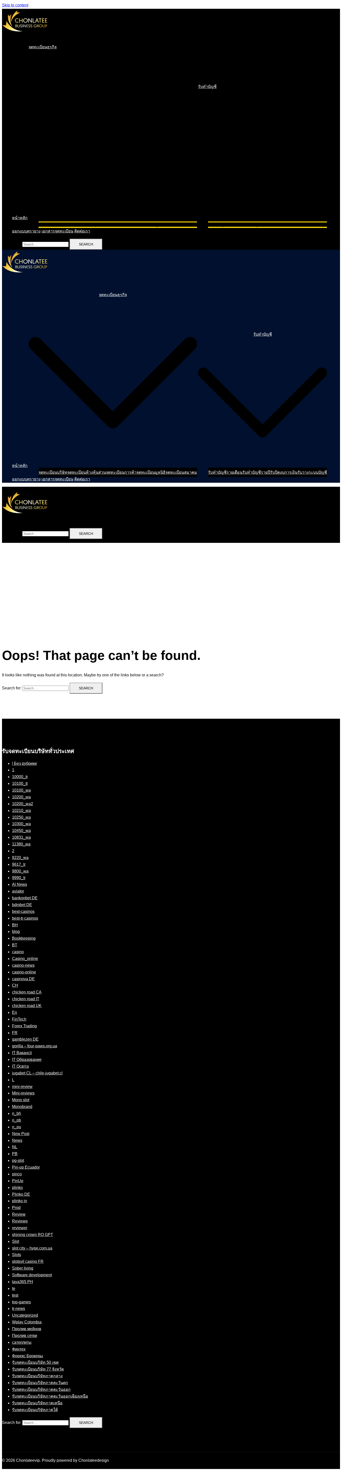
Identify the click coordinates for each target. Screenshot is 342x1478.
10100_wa (21, 790)
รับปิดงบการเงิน (283, 224)
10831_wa (21, 837)
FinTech (19, 1019)
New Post (20, 1134)
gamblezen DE (25, 1039)
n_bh (16, 1113)
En (14, 1012)
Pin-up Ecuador (26, 1167)
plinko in (19, 1201)
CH (15, 985)
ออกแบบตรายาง (26, 231)
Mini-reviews (23, 1093)
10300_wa (21, 824)
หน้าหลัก (20, 218)
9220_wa (20, 857)
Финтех (19, 1349)
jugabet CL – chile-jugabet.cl (37, 1073)
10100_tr (20, 783)
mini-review (22, 1086)
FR (15, 1033)
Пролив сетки (24, 1335)
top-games (21, 1302)
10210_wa (21, 810)
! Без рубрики (24, 763)
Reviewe (20, 1221)
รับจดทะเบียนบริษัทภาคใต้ (35, 1410)
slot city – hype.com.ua (32, 1248)
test (15, 1295)
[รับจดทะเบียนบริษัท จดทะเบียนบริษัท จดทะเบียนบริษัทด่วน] (25, 36)
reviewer (19, 1228)
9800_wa (20, 871)
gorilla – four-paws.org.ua (34, 1046)
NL (14, 1147)
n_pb (16, 1120)
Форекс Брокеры (27, 1356)
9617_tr (19, 864)
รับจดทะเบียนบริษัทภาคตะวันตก (40, 1383)
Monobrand (22, 1106)
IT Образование (27, 1059)
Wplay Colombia (27, 1322)
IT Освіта (20, 1066)
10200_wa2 (22, 804)
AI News (19, 884)
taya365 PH (22, 1282)
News (17, 1140)
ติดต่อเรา (82, 231)
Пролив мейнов (26, 1329)
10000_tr (20, 777)
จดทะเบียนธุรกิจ (43, 47)
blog (16, 931)
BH (15, 925)
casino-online (24, 972)
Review (19, 1214)
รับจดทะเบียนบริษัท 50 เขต (35, 1362)
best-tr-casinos (25, 918)
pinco (17, 1174)
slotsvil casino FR (28, 1261)
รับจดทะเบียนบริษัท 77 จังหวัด (38, 1369)
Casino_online (25, 958)
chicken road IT (25, 999)
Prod (16, 1207)
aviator (18, 891)
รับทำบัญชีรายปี (256, 224)
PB (15, 1154)
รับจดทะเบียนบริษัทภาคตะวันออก (41, 1389)
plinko (17, 1187)
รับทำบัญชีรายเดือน (225, 224)
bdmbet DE (22, 905)
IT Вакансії (22, 1053)
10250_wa (21, 817)
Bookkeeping (24, 938)
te (13, 1288)
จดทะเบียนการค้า (121, 224)
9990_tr (19, 878)
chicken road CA (27, 992)
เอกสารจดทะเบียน (57, 231)
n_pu (16, 1127)
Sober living (22, 1268)
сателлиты (22, 1342)
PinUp (17, 1181)
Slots (16, 1255)
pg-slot (18, 1160)
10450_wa (21, 830)
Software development (32, 1275)
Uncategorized (25, 1315)
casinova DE (23, 979)
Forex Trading (24, 1026)
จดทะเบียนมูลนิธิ (150, 224)
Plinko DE (21, 1194)
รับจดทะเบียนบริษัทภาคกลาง (37, 1376)
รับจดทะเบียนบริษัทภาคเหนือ (37, 1403)
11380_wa (21, 844)
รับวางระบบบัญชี (312, 224)
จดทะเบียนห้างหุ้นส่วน (86, 224)
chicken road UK (27, 1006)
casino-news (23, 965)
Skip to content (15, 5)
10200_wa (21, 797)
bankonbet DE (25, 898)
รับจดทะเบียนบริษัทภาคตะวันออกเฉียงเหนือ (50, 1396)
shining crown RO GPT (32, 1235)
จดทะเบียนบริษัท (53, 224)
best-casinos (23, 911)
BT (14, 945)
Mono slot (20, 1100)
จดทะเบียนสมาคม (181, 224)
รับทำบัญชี (207, 86)
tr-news (18, 1308)
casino (18, 952)
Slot (15, 1241)
